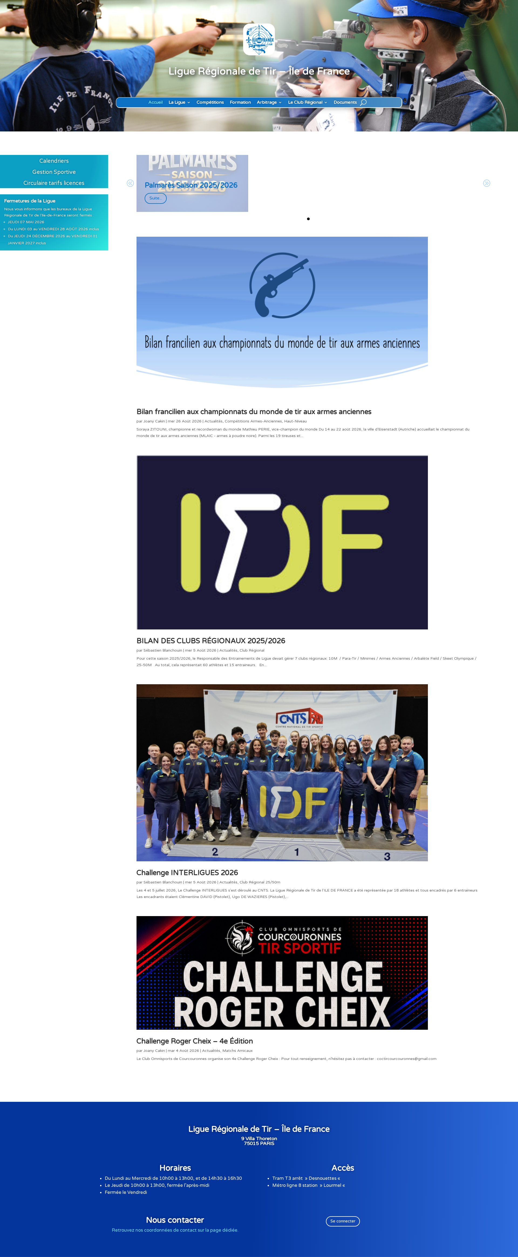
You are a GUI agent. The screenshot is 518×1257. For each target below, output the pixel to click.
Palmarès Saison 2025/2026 (191, 185)
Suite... (155, 198)
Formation (240, 102)
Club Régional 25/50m (260, 882)
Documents (345, 102)
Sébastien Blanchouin (163, 650)
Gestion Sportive (54, 172)
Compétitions (210, 102)
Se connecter (342, 1221)
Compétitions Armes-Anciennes (253, 421)
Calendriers (54, 161)
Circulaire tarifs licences (53, 183)
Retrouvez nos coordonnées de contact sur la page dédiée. (175, 1230)
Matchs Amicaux (237, 1050)
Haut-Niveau (295, 421)
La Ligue (177, 102)
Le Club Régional (305, 102)
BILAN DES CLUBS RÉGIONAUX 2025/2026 (211, 641)
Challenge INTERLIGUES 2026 (187, 873)
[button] (308, 219)
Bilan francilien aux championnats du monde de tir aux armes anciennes (254, 412)
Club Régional (252, 650)
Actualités (214, 421)
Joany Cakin (154, 421)
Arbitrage (267, 102)
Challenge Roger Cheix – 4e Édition (195, 1041)
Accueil (155, 102)
